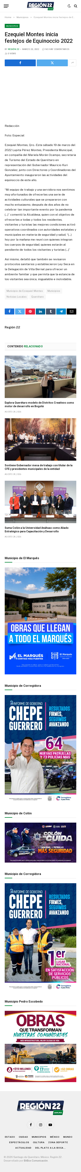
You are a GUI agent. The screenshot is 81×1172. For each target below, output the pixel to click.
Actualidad (23, 1147)
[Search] (75, 6)
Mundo (67, 1137)
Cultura (39, 1142)
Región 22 (13, 49)
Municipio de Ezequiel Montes (25, 291)
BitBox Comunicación (36, 1160)
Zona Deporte (58, 1142)
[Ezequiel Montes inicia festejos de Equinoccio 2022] (40, 94)
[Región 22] (40, 6)
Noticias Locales (17, 296)
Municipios (12, 26)
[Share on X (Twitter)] (52, 62)
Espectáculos (19, 1142)
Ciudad (23, 1137)
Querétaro (37, 296)
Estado (10, 1137)
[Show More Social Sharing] (72, 62)
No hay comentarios (57, 49)
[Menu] (6, 6)
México (55, 1137)
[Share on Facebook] (20, 62)
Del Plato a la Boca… (50, 1147)
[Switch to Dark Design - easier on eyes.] (69, 6)
